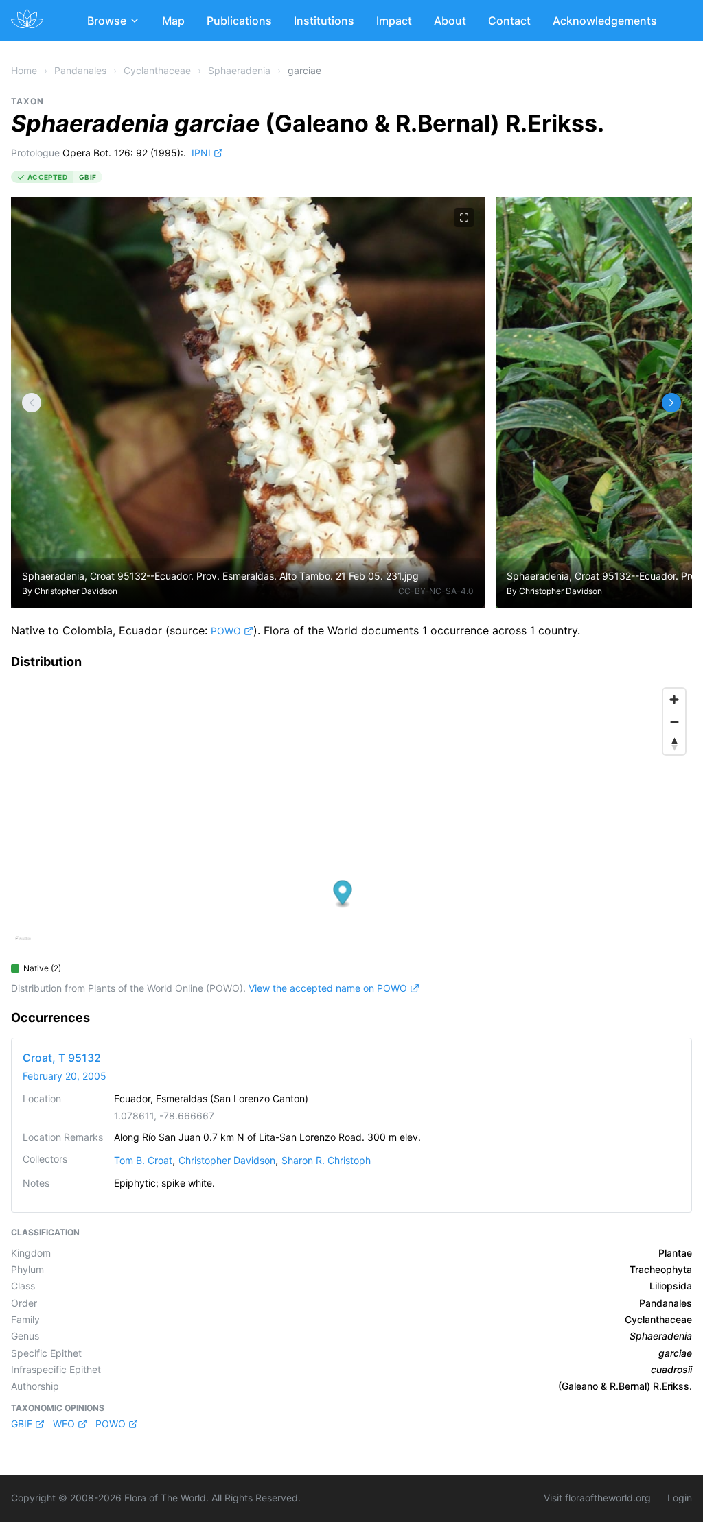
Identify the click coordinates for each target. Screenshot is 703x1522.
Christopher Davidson (75, 591)
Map (173, 20)
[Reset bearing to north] (674, 743)
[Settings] (31, 402)
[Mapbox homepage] (23, 944)
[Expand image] (464, 217)
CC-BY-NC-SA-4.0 (436, 591)
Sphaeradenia (239, 70)
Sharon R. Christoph (326, 1160)
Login (679, 1497)
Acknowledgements (605, 20)
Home (24, 70)
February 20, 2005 (64, 1076)
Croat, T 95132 (62, 1058)
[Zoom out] (674, 722)
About (450, 20)
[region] (351, 819)
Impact (394, 20)
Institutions (324, 20)
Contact (509, 20)
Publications (239, 20)
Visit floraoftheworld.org (597, 1497)
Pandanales (80, 70)
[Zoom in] (674, 700)
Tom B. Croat (143, 1160)
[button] (343, 894)
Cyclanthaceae (157, 70)
